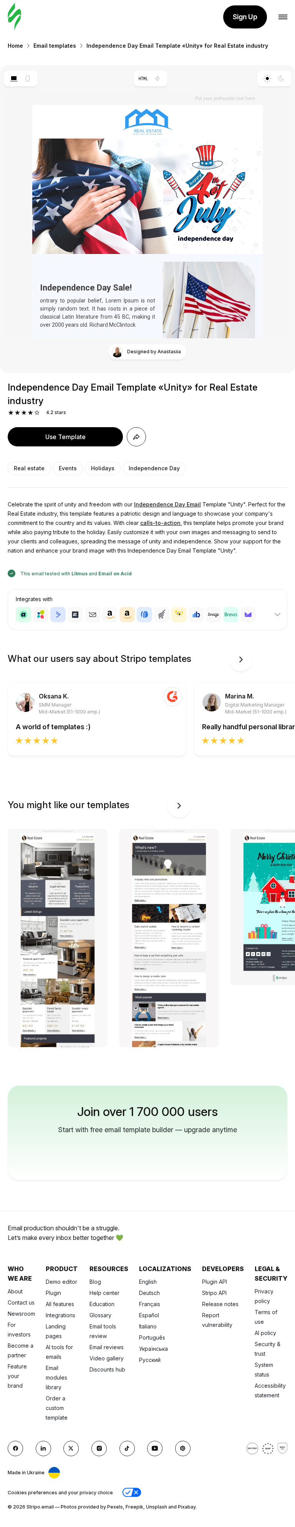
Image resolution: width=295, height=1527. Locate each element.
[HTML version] (143, 78)
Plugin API (214, 1281)
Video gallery (106, 1358)
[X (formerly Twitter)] (71, 1448)
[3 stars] (24, 412)
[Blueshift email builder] (196, 614)
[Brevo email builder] (231, 614)
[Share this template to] (136, 436)
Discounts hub (107, 1369)
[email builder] (14, 17)
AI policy (265, 1333)
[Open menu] (282, 17)
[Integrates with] (277, 614)
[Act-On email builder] (40, 614)
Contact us (21, 1302)
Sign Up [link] (245, 17)
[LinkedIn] (43, 1448)
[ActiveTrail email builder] (75, 614)
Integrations (60, 1315)
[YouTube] (154, 1448)
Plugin (53, 1293)
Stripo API (214, 1293)
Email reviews (106, 1347)
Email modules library (56, 1377)
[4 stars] (30, 412)
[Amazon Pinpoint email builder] (110, 614)
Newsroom (21, 1313)
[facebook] (15, 1448)
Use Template (65, 437)
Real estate (29, 468)
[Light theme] (267, 78)
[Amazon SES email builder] (127, 614)
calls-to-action (160, 523)
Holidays (102, 468)
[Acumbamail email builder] (92, 614)
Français (149, 1304)
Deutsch (149, 1293)
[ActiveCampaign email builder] (58, 614)
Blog (95, 1281)
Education (101, 1304)
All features (60, 1304)
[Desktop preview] (14, 78)
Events (68, 468)
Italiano (148, 1326)
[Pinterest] (183, 1448)
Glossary (100, 1315)
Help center (104, 1293)
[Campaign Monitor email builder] (248, 614)
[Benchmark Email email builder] (161, 614)
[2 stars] (17, 412)
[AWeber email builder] (144, 614)
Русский (150, 1360)
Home (15, 45)
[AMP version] (158, 78)
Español (149, 1315)
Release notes (220, 1304)
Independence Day (154, 468)
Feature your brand (17, 1376)
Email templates (54, 45)
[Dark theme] (281, 78)
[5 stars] (37, 412)
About (15, 1291)
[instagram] (99, 1448)
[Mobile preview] (28, 78)
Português (152, 1337)
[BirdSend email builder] (179, 614)
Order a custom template (57, 1408)
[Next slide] (240, 659)
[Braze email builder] (213, 614)
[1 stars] (11, 412)
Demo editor (61, 1281)
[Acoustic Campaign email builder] (23, 614)
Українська (153, 1348)
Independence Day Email (167, 504)
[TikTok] (127, 1448)
